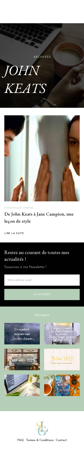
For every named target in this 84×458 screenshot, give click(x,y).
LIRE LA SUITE (14, 233)
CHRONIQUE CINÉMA (18, 208)
